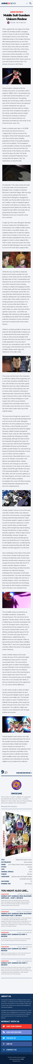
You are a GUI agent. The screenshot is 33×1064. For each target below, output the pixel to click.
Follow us (11, 1038)
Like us (9, 1044)
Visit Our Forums (13, 1026)
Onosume (12, 22)
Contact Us (11, 1050)
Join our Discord (13, 1032)
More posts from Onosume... (9, 806)
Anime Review (16, 12)
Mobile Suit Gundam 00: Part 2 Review (14, 964)
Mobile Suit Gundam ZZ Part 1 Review (14, 935)
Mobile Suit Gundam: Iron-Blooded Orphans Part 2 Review (16, 915)
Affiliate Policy (16, 1061)
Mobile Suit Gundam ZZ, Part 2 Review (14, 950)
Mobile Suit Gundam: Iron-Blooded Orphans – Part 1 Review (16, 897)
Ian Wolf (19, 932)
